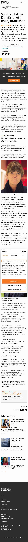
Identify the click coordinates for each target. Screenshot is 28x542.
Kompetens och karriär (16, 47)
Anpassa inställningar (13, 285)
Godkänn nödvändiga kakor (14, 289)
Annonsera (4, 507)
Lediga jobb (4, 504)
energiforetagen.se (6, 529)
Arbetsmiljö (5, 48)
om (20, 90)
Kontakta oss (4, 499)
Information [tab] (14, 255)
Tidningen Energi (5, 501)
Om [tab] (23, 255)
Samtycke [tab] (5, 255)
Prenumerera (14, 80)
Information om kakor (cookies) (9, 509)
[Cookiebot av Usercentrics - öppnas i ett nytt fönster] (20, 251)
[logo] (7, 2)
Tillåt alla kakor (14, 281)
